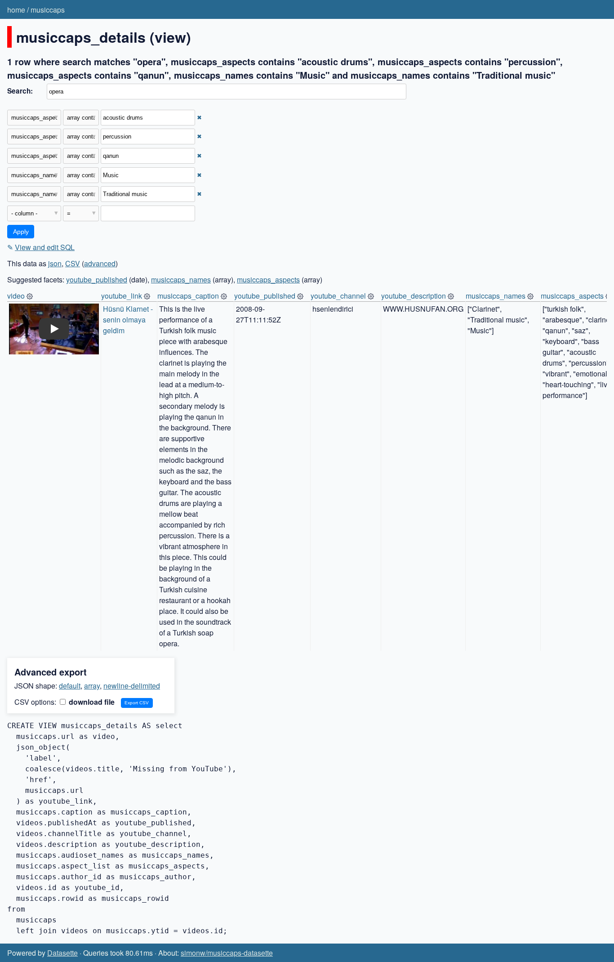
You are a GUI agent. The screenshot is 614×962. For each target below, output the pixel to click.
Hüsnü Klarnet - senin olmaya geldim (129, 320)
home (16, 9)
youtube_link (121, 296)
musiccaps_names (181, 279)
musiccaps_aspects (268, 279)
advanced (100, 263)
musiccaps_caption (188, 296)
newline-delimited (131, 685)
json (55, 263)
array (92, 685)
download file (91, 702)
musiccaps (48, 9)
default (69, 685)
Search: (20, 91)
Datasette (62, 953)
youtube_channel (338, 296)
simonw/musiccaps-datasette (227, 953)
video (16, 296)
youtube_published (96, 279)
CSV (72, 263)
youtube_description (413, 296)
